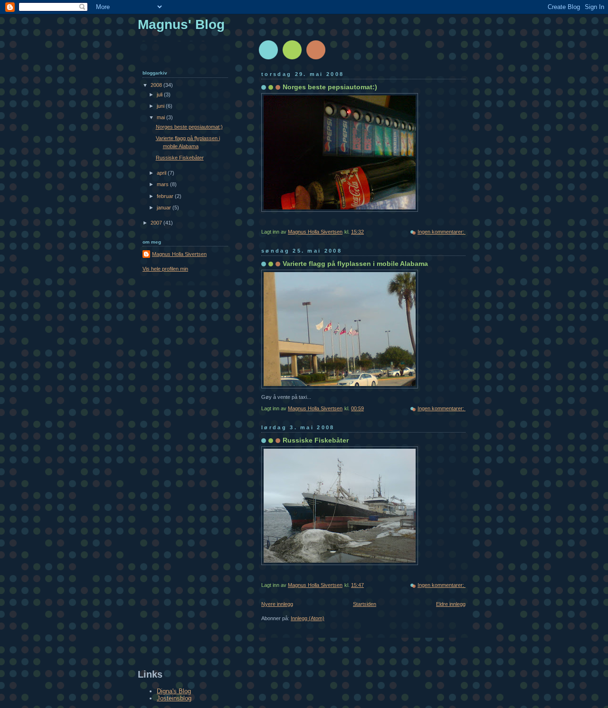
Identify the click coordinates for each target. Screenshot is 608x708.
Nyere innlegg (277, 604)
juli (160, 94)
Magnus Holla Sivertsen (179, 254)
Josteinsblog (174, 698)
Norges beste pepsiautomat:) (330, 87)
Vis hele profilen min (165, 269)
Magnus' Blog (181, 24)
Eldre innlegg (451, 604)
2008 (157, 85)
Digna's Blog (174, 691)
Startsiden (364, 604)
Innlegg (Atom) (307, 618)
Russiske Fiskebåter (316, 440)
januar (164, 207)
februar (166, 196)
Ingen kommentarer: (442, 232)
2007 (157, 223)
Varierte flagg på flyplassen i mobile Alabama (355, 263)
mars (163, 184)
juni (161, 106)
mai (161, 117)
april (162, 173)
